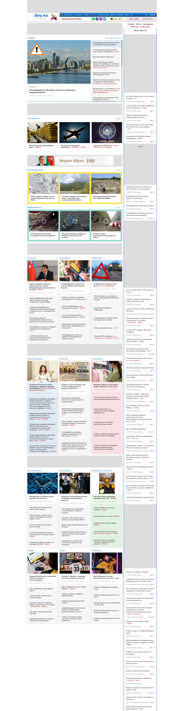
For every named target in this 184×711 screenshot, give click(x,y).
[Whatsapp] (93, 18)
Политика (31, 258)
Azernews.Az (148, 24)
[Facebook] (97, 18)
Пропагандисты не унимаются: (106, 90)
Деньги (113, 15)
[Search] (146, 15)
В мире (30, 550)
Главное (31, 38)
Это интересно (34, 470)
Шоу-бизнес (65, 470)
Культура (63, 359)
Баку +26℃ (118, 19)
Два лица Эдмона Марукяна (103, 57)
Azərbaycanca (68, 15)
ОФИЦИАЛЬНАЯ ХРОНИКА (72, 19)
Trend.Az (131, 24)
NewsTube (119, 15)
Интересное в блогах (102, 470)
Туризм (126, 15)
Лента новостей (140, 30)
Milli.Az (138, 24)
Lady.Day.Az (97, 359)
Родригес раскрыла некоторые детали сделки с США (104, 74)
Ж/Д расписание (104, 15)
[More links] (131, 15)
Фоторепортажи (35, 170)
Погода (86, 15)
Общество (33, 87)
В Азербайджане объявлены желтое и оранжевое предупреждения (106, 43)
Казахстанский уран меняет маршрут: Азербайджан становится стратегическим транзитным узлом (106, 65)
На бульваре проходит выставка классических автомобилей (106, 51)
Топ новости (33, 118)
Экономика (64, 258)
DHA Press (134, 27)
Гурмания (96, 550)
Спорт (62, 550)
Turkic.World (145, 27)
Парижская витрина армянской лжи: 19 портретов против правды (106, 81)
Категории (78, 15)
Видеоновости (34, 207)
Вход (153, 15)
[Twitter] (104, 18)
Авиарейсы (93, 15)
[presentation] (117, 118)
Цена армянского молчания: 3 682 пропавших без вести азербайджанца (105, 100)
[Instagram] (100, 18)
